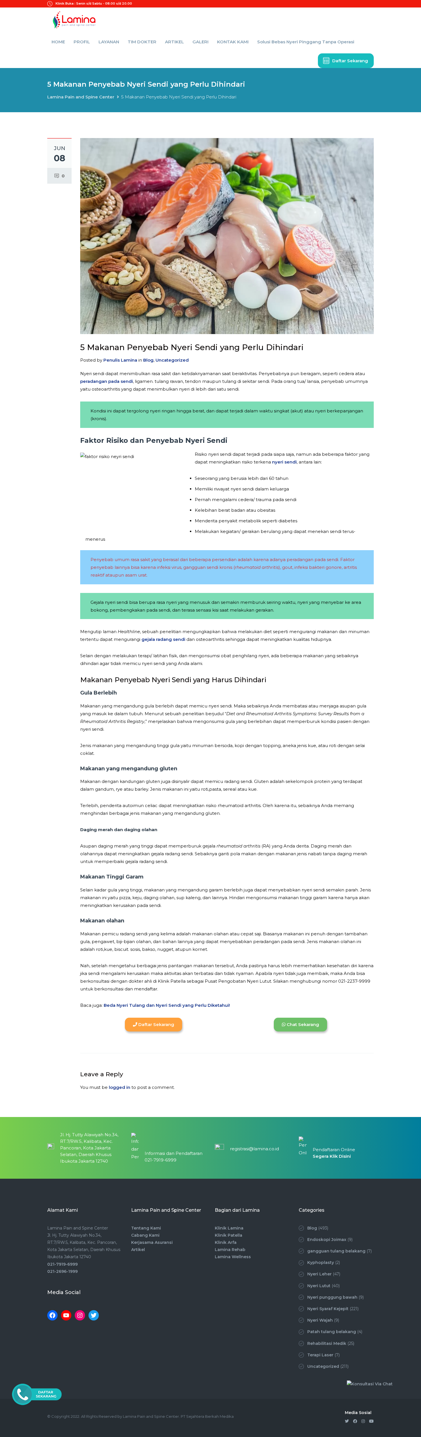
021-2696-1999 (62, 1271)
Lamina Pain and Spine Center (80, 97)
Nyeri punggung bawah (332, 1297)
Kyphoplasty (320, 1262)
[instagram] (363, 1421)
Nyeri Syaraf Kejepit (328, 1308)
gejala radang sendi (163, 639)
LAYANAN (109, 41)
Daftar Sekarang (350, 60)
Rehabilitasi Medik (326, 1343)
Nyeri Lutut (318, 1285)
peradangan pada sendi (106, 381)
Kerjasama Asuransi (152, 1242)
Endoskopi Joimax (326, 1239)
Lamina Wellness (233, 1256)
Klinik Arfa (226, 1242)
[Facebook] (52, 1315)
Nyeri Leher (319, 1274)
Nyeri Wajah (320, 1320)
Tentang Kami (146, 1228)
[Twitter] (93, 1315)
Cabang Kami (145, 1235)
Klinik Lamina (229, 1228)
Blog (148, 360)
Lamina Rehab (230, 1249)
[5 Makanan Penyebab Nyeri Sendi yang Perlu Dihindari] (227, 236)
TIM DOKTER (142, 41)
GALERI (200, 41)
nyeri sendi (284, 462)
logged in (119, 1087)
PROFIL (82, 41)
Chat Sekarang (302, 1024)
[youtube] (371, 1421)
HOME (58, 41)
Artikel (138, 1249)
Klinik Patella (228, 1235)
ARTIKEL (174, 41)
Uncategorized (172, 360)
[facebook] (355, 1421)
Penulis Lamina (120, 360)
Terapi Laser (320, 1355)
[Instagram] (80, 1315)
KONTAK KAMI (233, 41)
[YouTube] (66, 1315)
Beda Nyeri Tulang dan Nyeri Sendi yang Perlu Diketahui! (167, 1005)
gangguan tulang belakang (336, 1251)
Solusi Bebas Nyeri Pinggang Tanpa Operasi (305, 41)
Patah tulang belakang (331, 1331)
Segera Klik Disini (332, 1156)
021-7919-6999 (62, 1264)
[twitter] (347, 1421)
